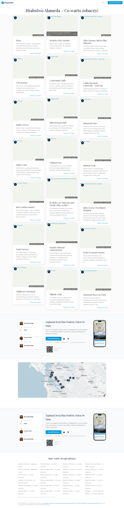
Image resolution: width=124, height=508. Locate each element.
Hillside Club (56, 294)
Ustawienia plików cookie (93, 503)
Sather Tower (22, 125)
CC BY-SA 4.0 (40, 286)
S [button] (56, 379)
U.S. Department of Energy (63, 242)
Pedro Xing (104, 35)
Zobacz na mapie (35, 53)
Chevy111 (101, 118)
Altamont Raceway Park (94, 294)
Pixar (18, 40)
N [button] (51, 372)
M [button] (68, 380)
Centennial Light (58, 80)
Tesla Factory (22, 249)
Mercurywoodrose (99, 202)
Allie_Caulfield (67, 157)
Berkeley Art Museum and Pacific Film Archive (62, 203)
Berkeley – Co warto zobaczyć (94, 491)
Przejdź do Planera (115, 2)
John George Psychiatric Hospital (94, 209)
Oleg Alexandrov (99, 160)
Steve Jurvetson (100, 247)
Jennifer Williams (99, 77)
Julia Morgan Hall (58, 122)
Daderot (38, 159)
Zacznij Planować (53, 338)
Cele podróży (46, 503)
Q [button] (70, 378)
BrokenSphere (67, 289)
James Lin (67, 117)
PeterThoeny (32, 77)
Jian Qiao (34, 119)
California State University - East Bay (93, 84)
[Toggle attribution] (104, 396)
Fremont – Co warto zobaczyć (94, 493)
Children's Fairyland (25, 291)
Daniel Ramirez (33, 201)
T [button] (61, 387)
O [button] (60, 384)
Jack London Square (25, 207)
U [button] (73, 378)
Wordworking (33, 286)
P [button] (58, 381)
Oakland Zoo (55, 162)
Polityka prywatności (81, 503)
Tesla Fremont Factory (94, 252)
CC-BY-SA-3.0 (40, 77)
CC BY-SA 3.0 (40, 119)
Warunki (52, 503)
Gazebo (67, 75)
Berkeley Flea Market (60, 40)
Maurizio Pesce (33, 244)
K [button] (55, 377)
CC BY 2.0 (40, 201)
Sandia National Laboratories (57, 248)
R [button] (63, 387)
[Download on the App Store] (64, 339)
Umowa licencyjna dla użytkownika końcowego (65, 503)
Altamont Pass (90, 123)
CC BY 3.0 (74, 289)
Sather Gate (21, 165)
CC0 (42, 159)
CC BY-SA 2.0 (40, 35)
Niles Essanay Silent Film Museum (95, 41)
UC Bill (67, 197)
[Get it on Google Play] (68, 339)
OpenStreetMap (93, 396)
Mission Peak (89, 165)
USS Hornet (21, 82)
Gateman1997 (99, 289)
